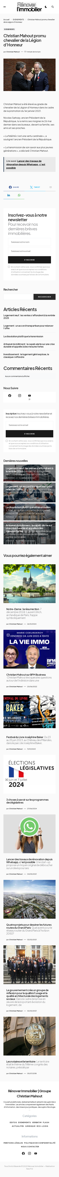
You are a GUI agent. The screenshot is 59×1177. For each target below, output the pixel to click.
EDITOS (13, 1122)
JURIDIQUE (30, 1126)
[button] (4, 7)
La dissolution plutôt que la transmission (23, 336)
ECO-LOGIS (42, 1126)
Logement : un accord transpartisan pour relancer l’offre (28, 327)
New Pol (29, 1169)
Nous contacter (30, 1147)
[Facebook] (10, 397)
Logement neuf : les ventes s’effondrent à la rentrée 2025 (29, 316)
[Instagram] (20, 397)
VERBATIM (37, 1122)
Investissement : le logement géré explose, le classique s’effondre (26, 355)
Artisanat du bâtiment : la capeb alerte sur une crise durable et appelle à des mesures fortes (29, 345)
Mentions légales (13, 1143)
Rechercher (10, 289)
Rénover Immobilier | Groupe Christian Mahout (29, 1093)
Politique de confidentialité (39, 1143)
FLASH (46, 1122)
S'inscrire (29, 260)
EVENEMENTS (18, 19)
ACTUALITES (18, 1126)
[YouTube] (35, 1153)
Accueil (6, 19)
